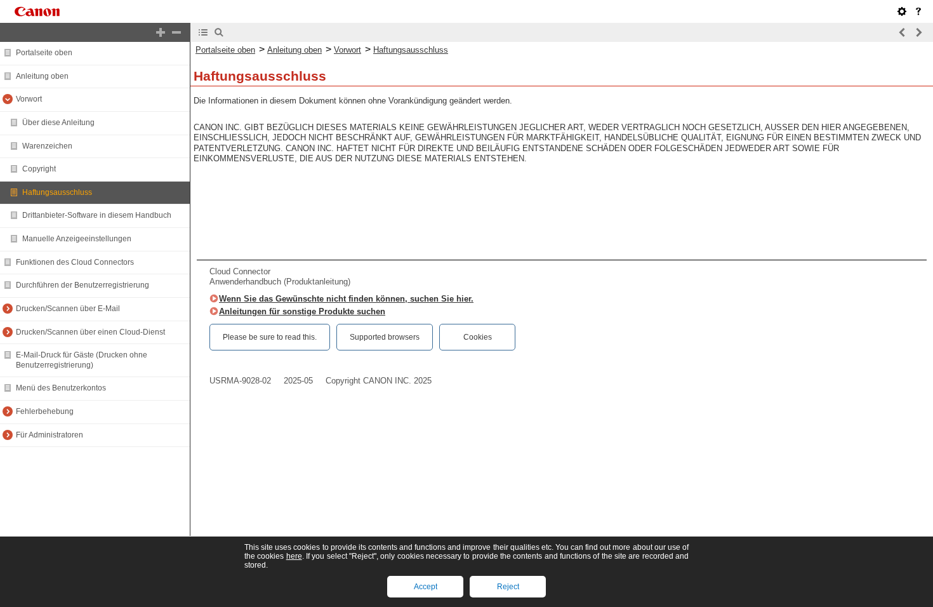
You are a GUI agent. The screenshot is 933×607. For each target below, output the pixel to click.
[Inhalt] (203, 32)
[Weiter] (918, 32)
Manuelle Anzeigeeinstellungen (76, 238)
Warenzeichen (47, 146)
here (294, 556)
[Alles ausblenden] (176, 32)
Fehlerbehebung (45, 411)
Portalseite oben (44, 52)
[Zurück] (903, 32)
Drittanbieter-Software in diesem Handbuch (96, 215)
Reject (508, 586)
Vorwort (29, 99)
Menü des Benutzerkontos (61, 388)
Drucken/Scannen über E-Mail (68, 308)
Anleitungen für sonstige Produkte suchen (302, 311)
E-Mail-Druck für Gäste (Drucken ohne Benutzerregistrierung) (81, 360)
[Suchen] (219, 32)
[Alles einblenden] (161, 32)
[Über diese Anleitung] (918, 11)
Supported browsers (385, 337)
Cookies (477, 337)
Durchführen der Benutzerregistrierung (82, 285)
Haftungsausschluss (57, 192)
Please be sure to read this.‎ (270, 337)
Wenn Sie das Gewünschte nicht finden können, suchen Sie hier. (346, 299)
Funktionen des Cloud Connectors (75, 262)
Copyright (39, 168)
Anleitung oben (42, 76)
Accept (425, 586)
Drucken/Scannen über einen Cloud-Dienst (90, 332)
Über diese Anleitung (58, 122)
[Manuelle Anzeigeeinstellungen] (902, 11)
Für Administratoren (49, 434)
